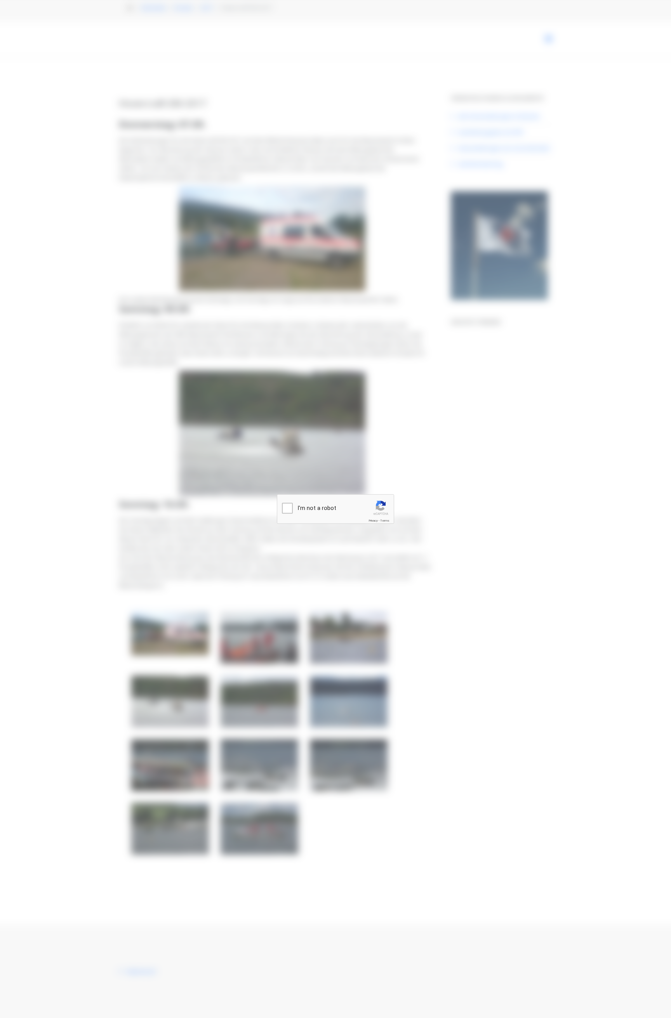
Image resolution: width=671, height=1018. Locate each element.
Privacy (373, 520)
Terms (384, 520)
